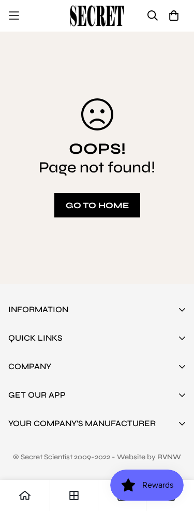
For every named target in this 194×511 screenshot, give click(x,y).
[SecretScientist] (97, 16)
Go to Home (97, 205)
